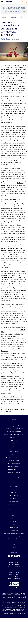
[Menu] (2, 2)
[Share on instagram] (15, 556)
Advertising (14, 541)
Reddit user (19, 202)
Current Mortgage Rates (14, 423)
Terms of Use (14, 530)
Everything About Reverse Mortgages (14, 434)
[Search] (4, 2)
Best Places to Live (14, 501)
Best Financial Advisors (14, 480)
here (24, 613)
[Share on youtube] (18, 556)
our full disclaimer (21, 607)
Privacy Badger (10, 336)
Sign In (24, 1)
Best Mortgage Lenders (14, 425)
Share (24, 17)
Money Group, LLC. (15, 593)
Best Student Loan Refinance (14, 457)
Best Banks (14, 440)
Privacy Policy (14, 527)
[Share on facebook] (9, 556)
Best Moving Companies (14, 446)
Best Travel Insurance (14, 507)
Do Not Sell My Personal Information (14, 533)
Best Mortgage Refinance (14, 431)
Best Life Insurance (14, 475)
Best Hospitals (14, 498)
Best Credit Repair (14, 460)
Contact (14, 521)
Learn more (17, 11)
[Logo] (9, 2)
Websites (13, 17)
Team (14, 524)
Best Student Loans (14, 455)
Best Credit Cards (14, 437)
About (14, 518)
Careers (14, 547)
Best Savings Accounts (14, 443)
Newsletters (14, 489)
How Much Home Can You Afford (14, 428)
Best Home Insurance (14, 472)
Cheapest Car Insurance (14, 469)
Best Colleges (14, 495)
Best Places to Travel (14, 504)
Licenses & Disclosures (14, 539)
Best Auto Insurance (14, 466)
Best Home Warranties (14, 478)
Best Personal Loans (14, 463)
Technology (4, 17)
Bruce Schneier (9, 241)
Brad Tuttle (5, 38)
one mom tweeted (14, 181)
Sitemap (14, 544)
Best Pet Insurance (14, 509)
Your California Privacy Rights (14, 536)
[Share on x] (12, 556)
